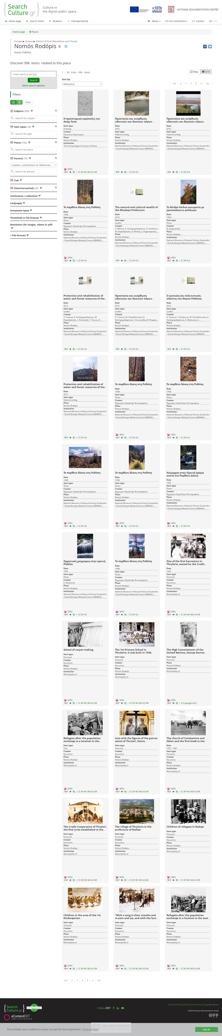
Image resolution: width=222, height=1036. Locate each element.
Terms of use (196, 1004)
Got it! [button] (206, 1029)
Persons (20, 158)
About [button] (155, 21)
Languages (16, 203)
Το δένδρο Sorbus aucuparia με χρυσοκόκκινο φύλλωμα (185, 208)
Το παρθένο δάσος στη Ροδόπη (82, 207)
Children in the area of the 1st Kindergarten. (82, 916)
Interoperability (79, 21)
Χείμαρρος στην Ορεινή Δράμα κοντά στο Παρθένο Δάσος (185, 474)
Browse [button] (56, 21)
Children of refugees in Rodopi (185, 826)
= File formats (18, 235)
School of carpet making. (79, 649)
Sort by (66, 79)
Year (16, 180)
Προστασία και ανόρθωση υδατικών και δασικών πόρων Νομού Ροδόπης (133, 298)
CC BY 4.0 (134, 172)
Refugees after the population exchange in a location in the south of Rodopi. (188, 918)
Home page (14, 21)
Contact (200, 21)
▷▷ (207, 83)
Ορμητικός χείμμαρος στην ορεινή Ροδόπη (84, 562)
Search (33, 80)
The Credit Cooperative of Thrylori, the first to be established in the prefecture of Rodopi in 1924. (85, 829)
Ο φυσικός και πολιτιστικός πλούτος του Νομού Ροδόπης (184, 297)
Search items (36, 21)
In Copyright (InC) (189, 703)
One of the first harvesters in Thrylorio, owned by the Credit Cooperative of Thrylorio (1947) (186, 564)
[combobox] (33, 165)
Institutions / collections (24, 196)
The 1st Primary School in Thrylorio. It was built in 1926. (133, 651)
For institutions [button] (177, 21)
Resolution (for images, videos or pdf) (31, 224)
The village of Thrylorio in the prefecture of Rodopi (133, 828)
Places (34, 31)
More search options (33, 85)
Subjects (21, 111)
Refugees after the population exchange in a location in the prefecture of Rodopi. (82, 741)
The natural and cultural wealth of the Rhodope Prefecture (136, 208)
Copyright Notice (211, 1004)
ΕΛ (210, 21)
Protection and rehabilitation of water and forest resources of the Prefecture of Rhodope (84, 298)
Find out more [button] (90, 1029)
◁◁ (174, 83)
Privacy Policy (183, 1004)
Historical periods (26, 188)
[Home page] (42, 9)
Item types (22, 126)
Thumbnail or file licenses (24, 217)
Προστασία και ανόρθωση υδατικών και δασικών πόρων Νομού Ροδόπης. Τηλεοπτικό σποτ (187, 121)
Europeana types (19, 210)
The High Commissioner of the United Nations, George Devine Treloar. (185, 652)
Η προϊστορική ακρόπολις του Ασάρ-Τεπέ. (82, 120)
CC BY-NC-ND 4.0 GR (87, 172)
